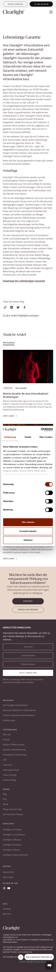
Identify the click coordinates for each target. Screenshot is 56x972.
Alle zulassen (28, 522)
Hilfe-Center (8, 877)
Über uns (7, 734)
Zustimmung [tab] (10, 437)
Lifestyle (8, 388)
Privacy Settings (10, 775)
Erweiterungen (9, 720)
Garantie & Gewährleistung (14, 749)
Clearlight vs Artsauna (12, 845)
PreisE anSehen (15, 4)
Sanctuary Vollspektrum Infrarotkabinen (19, 710)
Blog (5, 794)
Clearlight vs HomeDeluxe (14, 834)
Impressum (8, 765)
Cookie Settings (9, 780)
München (7, 914)
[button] (50, 12)
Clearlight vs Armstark (12, 829)
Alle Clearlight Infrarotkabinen (15, 705)
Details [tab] (28, 437)
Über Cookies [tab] (45, 437)
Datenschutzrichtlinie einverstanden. (18, 682)
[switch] (49, 493)
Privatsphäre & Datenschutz (15, 755)
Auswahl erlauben (28, 531)
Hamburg (7, 909)
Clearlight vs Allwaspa (12, 839)
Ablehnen (28, 540)
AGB (5, 760)
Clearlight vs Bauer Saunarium (15, 855)
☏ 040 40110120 (41, 4)
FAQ (5, 799)
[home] (14, 12)
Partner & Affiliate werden (13, 744)
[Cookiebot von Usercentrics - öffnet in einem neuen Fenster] (41, 429)
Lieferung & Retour (11, 770)
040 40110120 (8, 872)
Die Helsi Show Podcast (13, 814)
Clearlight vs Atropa (11, 850)
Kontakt (6, 739)
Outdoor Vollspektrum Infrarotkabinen (19, 715)
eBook (5, 804)
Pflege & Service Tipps (12, 809)
